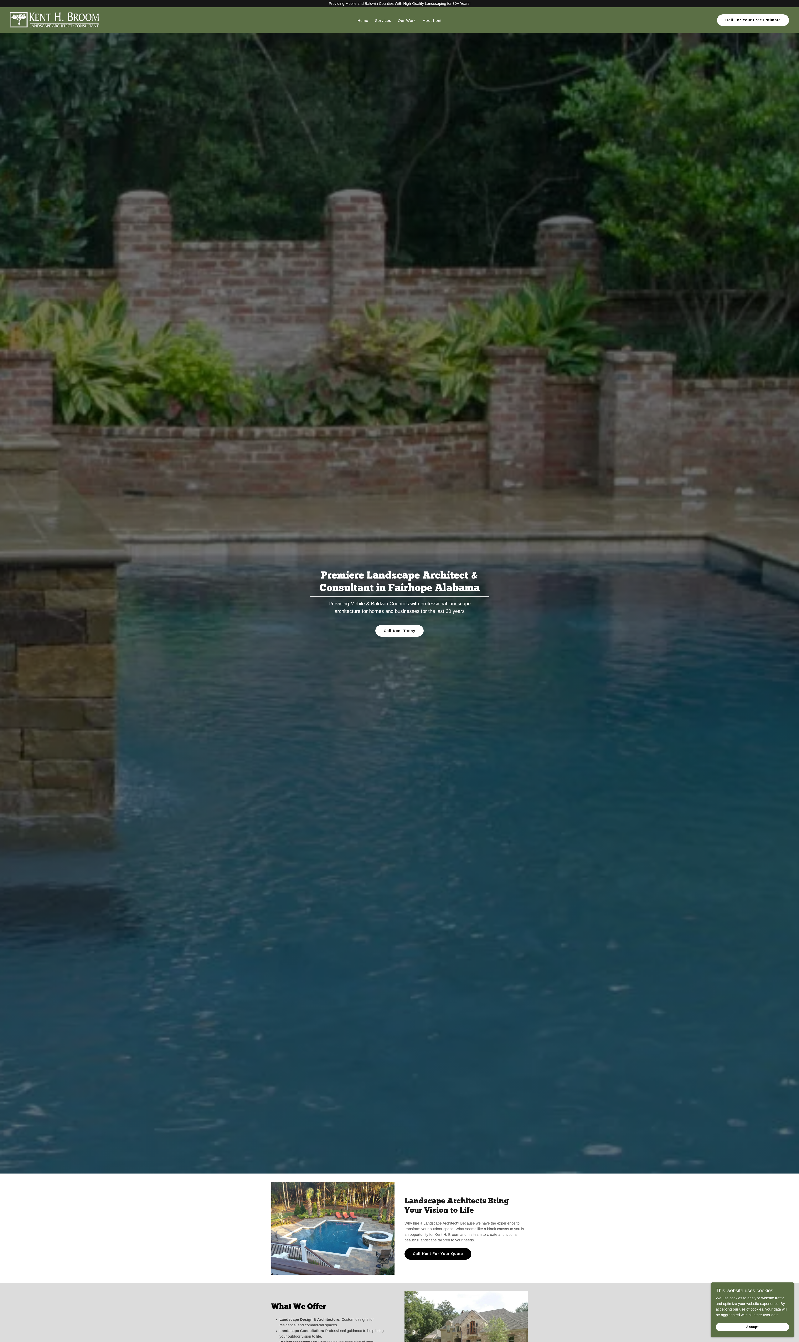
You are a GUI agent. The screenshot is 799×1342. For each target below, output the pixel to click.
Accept (752, 1327)
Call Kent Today (399, 631)
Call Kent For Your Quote (438, 1254)
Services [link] (383, 21)
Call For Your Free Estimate (753, 20)
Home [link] (362, 21)
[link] (54, 20)
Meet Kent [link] (432, 21)
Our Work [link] (407, 21)
